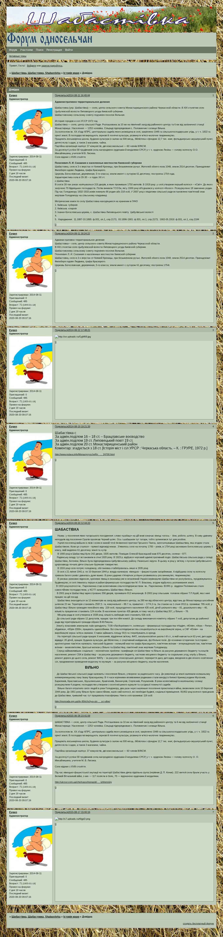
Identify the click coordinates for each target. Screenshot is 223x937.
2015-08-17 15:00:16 (79, 812)
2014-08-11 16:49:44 (79, 95)
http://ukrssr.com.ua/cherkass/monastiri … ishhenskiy (83, 782)
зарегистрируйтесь (52, 65)
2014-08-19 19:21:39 (79, 426)
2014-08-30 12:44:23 (79, 523)
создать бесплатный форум (198, 923)
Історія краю (71, 73)
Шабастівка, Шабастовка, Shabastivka (36, 73)
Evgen (13, 95)
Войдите (31, 65)
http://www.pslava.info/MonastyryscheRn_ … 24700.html (85, 454)
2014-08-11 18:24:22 (79, 233)
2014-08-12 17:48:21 (79, 330)
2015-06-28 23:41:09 (79, 715)
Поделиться (61, 95)
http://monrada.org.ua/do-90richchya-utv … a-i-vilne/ (82, 701)
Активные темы (17, 56)
